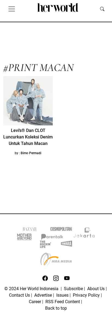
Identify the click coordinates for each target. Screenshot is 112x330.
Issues (62, 295)
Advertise (43, 295)
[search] (102, 8)
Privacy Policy (86, 295)
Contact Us (19, 295)
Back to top (56, 308)
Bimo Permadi (31, 153)
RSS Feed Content (62, 301)
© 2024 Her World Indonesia (32, 288)
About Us (96, 288)
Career (35, 301)
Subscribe (73, 288)
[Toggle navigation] (11, 8)
